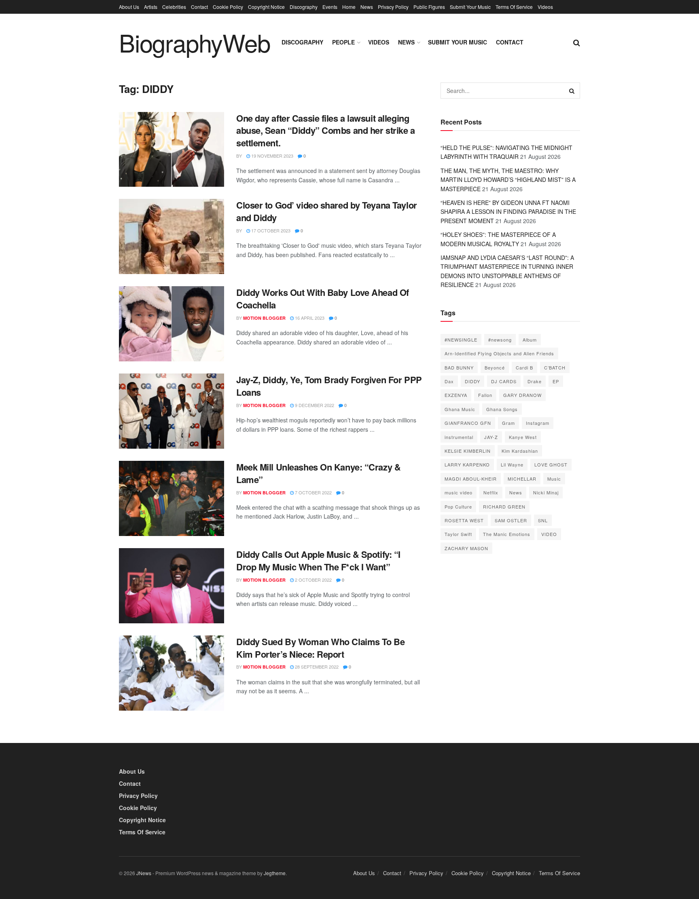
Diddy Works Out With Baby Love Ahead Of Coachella (322, 298)
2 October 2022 (313, 579)
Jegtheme (275, 872)
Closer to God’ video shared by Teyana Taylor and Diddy (326, 211)
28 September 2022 (316, 666)
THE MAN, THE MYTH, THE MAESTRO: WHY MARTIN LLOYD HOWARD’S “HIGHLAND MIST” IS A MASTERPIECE (508, 180)
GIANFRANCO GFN (468, 423)
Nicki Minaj (546, 492)
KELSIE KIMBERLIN (468, 450)
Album (530, 339)
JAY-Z (491, 437)
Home (349, 6)
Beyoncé (495, 367)
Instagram (537, 423)
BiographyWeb (194, 42)
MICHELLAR (522, 478)
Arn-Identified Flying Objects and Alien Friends (499, 353)
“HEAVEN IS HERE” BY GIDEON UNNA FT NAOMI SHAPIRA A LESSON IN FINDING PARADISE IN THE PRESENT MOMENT (508, 211)
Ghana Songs (502, 409)
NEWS (406, 42)
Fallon (485, 395)
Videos (545, 6)
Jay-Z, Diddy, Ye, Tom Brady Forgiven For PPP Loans (329, 386)
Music (554, 478)
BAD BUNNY (459, 367)
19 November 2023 (271, 155)
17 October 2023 (270, 230)
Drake (534, 381)
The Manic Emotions (506, 534)
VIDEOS (378, 42)
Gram (508, 423)
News (366, 6)
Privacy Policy (393, 6)
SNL (543, 520)
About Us (129, 6)
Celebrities (174, 6)
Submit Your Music (470, 6)
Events (329, 6)
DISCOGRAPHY (302, 42)
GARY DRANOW (522, 395)
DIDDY (472, 381)
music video (458, 492)
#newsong (500, 339)
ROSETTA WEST (464, 520)
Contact (199, 6)
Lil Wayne (512, 464)
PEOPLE (343, 42)
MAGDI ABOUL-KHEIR (471, 478)
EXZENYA (456, 395)
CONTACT (509, 42)
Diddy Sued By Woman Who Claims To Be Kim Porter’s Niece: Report (320, 648)
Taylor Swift (458, 534)
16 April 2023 (309, 317)
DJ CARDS (504, 381)
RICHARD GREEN (504, 506)
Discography (304, 6)
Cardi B (524, 367)
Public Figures (429, 6)
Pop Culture (458, 506)
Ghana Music (460, 409)
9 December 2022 (314, 405)
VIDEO (549, 534)
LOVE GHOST (551, 464)
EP (556, 381)
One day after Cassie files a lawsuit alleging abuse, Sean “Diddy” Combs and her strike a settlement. (325, 131)
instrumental (459, 437)
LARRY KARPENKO (467, 464)
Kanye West (523, 437)
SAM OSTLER (511, 520)
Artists (150, 6)
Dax (449, 381)
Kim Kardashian (520, 450)
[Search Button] (572, 90)
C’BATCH (555, 367)
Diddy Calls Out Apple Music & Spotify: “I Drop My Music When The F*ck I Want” (318, 560)
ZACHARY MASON (466, 548)
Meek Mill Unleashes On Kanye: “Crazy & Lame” (318, 473)
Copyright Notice (266, 6)
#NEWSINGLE (461, 339)
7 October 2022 (313, 492)
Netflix (490, 492)
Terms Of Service (514, 6)
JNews (143, 872)
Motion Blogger (264, 318)
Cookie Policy (228, 6)
